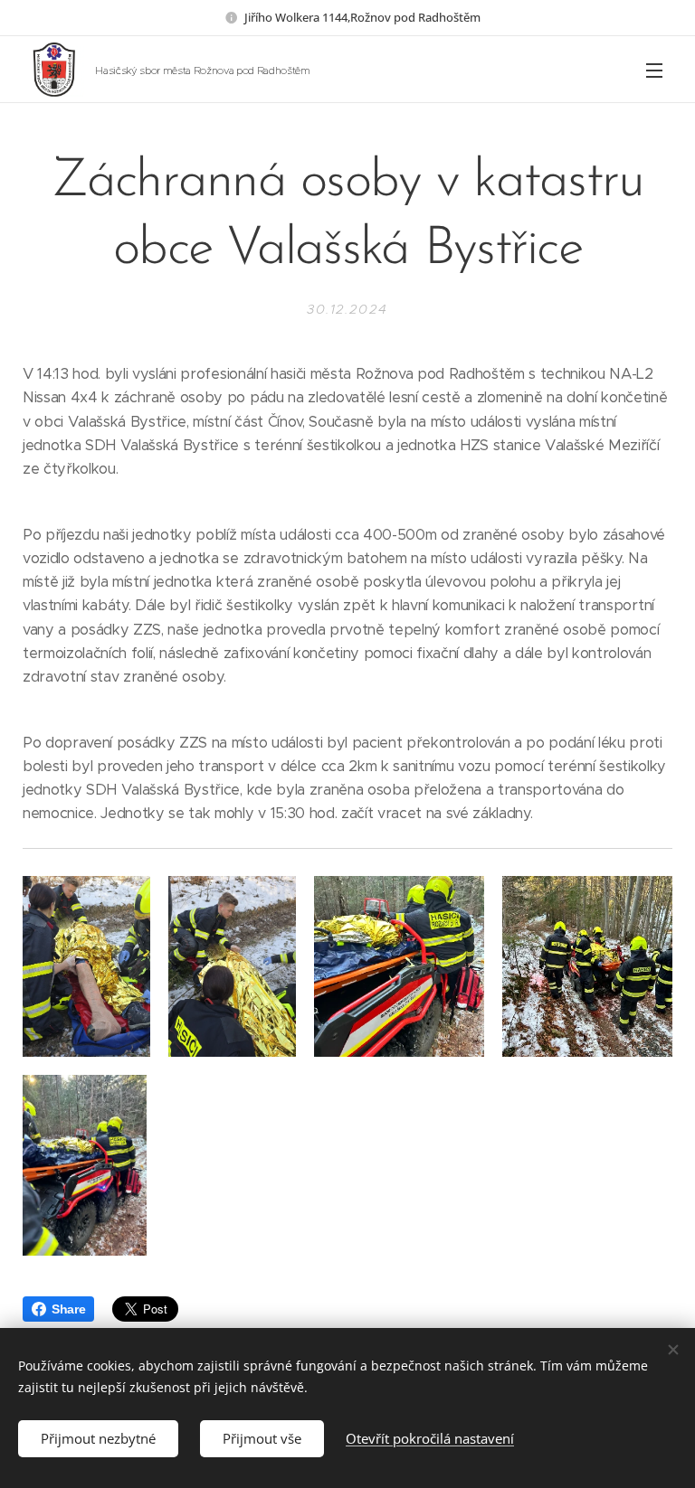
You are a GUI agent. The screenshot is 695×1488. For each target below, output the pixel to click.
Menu (654, 70)
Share (68, 1309)
